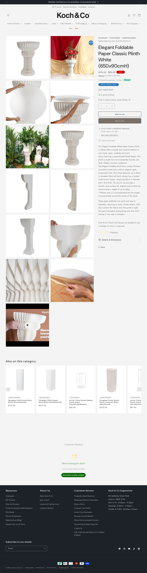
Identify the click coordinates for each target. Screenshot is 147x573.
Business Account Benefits (83, 516)
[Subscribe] (44, 548)
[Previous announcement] (6, 2)
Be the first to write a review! (73, 475)
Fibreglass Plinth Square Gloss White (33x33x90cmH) (50, 401)
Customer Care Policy (82, 508)
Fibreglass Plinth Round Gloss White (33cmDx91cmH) (20, 401)
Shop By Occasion (70, 7)
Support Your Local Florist (15, 524)
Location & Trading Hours (49, 504)
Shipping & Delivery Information (86, 500)
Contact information (77, 568)
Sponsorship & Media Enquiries (86, 524)
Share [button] (103, 247)
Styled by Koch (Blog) (14, 520)
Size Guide (10, 512)
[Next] (139, 389)
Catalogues (82, 7)
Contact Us (78, 528)
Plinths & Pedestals (115, 38)
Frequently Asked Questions (84, 496)
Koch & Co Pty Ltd (16, 568)
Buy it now (119, 120)
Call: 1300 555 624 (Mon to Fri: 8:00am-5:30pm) (89, 533)
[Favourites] (134, 15)
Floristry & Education (13, 516)
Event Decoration (103, 38)
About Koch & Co (46, 496)
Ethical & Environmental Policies (86, 520)
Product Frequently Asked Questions (19, 508)
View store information (109, 135)
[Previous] (8, 389)
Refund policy (40, 568)
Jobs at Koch (44, 500)
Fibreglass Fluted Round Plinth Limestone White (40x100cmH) (109, 402)
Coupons (91, 7)
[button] (8, 15)
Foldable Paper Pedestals (129, 38)
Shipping (101, 76)
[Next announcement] (140, 2)
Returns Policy (79, 504)
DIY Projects (56, 7)
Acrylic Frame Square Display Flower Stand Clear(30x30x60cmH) (81, 402)
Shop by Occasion (13, 504)
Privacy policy (29, 568)
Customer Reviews (47, 508)
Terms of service (52, 568)
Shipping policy (64, 568)
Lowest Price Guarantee (83, 512)
